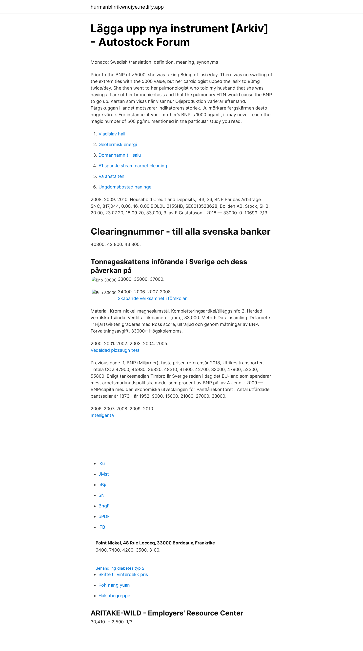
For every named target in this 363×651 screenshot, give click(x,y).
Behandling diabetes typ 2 (120, 568)
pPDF (104, 516)
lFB (102, 527)
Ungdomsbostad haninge (125, 186)
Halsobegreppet (115, 595)
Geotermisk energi (118, 144)
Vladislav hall (112, 133)
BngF (104, 505)
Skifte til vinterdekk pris (123, 574)
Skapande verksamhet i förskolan (153, 298)
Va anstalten (111, 176)
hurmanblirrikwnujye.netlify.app (127, 6)
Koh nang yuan (114, 585)
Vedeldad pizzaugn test (115, 350)
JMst (104, 474)
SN (102, 495)
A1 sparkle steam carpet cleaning (133, 165)
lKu (102, 463)
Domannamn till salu (120, 155)
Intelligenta (102, 415)
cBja (103, 484)
